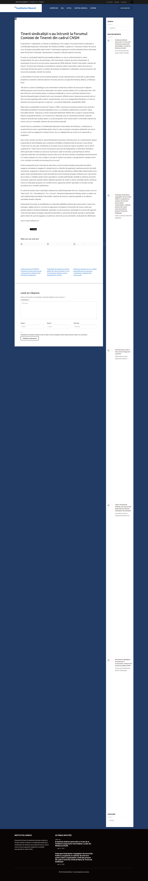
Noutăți (116, 2)
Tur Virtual (109, 2)
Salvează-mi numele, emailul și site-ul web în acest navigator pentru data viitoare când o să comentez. (54, 334)
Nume (23, 323)
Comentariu (25, 300)
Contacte (123, 2)
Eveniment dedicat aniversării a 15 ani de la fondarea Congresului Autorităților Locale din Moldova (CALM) (122, 44)
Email (49, 323)
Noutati (47, 22)
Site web (76, 323)
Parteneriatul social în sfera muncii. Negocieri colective (122, 351)
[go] (129, 28)
